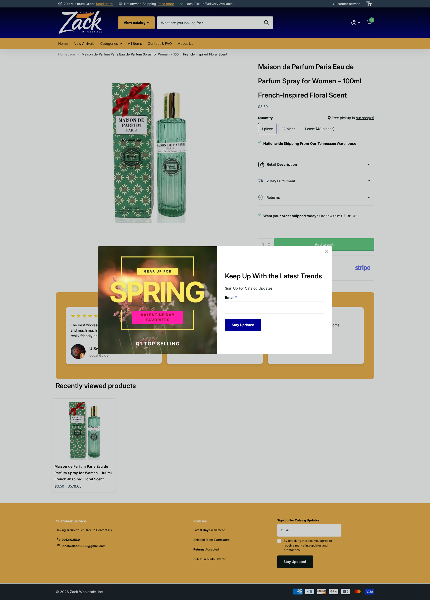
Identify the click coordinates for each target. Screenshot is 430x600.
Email (231, 297)
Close (326, 251)
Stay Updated (243, 324)
